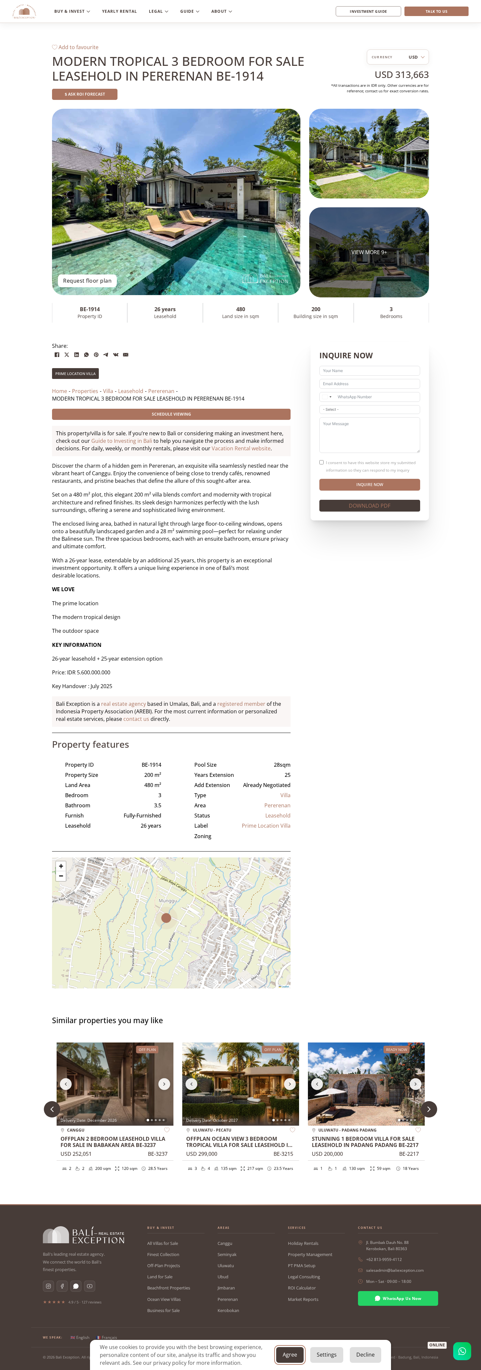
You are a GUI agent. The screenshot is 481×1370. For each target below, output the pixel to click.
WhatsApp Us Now (402, 1298)
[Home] (24, 11)
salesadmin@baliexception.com (395, 1270)
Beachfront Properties (168, 1288)
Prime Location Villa (75, 373)
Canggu (225, 1243)
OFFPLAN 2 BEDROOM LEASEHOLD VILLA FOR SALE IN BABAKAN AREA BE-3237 (113, 1142)
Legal (156, 11)
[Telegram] (106, 355)
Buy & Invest (69, 11)
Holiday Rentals (303, 1243)
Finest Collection (163, 1254)
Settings (327, 1354)
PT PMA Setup (301, 1265)
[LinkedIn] (76, 355)
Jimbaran (226, 1288)
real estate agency (123, 703)
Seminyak (227, 1254)
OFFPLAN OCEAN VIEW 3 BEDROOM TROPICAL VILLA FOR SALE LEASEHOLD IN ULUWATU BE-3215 (239, 1145)
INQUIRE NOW (369, 484)
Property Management (310, 1254)
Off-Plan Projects (163, 1265)
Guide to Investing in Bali (121, 440)
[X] (67, 355)
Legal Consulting (304, 1277)
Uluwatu (226, 1265)
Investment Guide (368, 11)
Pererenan (277, 805)
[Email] (126, 355)
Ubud (223, 1277)
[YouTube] (89, 1286)
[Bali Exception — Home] (83, 1234)
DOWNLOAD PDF (369, 505)
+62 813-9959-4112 (384, 1259)
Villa (285, 795)
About (219, 11)
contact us (136, 719)
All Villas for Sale (162, 1243)
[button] (171, 923)
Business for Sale (163, 1310)
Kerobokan (228, 1310)
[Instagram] (48, 1286)
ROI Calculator (302, 1288)
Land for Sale (159, 1277)
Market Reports (303, 1299)
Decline (365, 1354)
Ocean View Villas (164, 1299)
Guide (187, 11)
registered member (241, 703)
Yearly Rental (119, 11)
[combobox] (326, 397)
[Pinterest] (96, 355)
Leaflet (285, 986)
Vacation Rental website (241, 448)
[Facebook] (57, 355)
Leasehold (278, 815)
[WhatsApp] (86, 355)
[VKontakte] (116, 355)
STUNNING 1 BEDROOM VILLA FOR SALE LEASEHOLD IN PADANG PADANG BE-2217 (365, 1142)
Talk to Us (436, 11)
